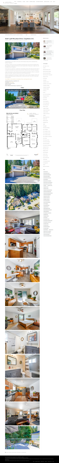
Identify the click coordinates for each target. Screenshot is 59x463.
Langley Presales (46, 108)
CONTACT (46, 461)
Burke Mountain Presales (47, 71)
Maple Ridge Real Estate (47, 208)
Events (44, 92)
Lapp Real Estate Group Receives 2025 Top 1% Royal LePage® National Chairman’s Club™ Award (48, 53)
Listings (44, 115)
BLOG (53, 461)
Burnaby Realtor (46, 179)
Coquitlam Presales (46, 85)
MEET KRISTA (42, 461)
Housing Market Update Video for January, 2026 (47, 42)
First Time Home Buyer (46, 94)
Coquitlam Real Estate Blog (47, 194)
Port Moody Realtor (46, 143)
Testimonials (45, 159)
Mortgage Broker (46, 214)
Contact (15, 3)
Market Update (45, 120)
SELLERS (24, 1)
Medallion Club (45, 122)
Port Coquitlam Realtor (46, 134)
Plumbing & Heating (46, 127)
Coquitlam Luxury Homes (47, 83)
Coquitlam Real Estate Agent (47, 191)
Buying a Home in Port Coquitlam (48, 182)
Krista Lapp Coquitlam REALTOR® (15, 40)
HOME (33, 461)
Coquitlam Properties (8, 452)
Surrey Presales (45, 155)
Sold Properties (19, 452)
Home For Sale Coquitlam (47, 202)
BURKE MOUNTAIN (46, 1)
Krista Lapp (11, 82)
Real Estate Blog (46, 229)
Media (44, 124)
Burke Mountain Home (46, 173)
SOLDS (15, 1)
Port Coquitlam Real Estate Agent (48, 220)
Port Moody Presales (46, 141)
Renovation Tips (45, 148)
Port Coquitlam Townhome (47, 136)
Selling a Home (45, 150)
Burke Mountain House (46, 69)
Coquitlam (44, 80)
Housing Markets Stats (46, 205)
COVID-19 (44, 90)
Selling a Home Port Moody (47, 232)
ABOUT (54, 1)
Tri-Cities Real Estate (23, 452)
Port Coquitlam (45, 129)
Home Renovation (46, 104)
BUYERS (27, 1)
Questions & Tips (46, 147)
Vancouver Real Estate (46, 234)
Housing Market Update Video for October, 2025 (47, 59)
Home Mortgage (46, 203)
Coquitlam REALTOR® (46, 196)
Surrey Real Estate (46, 157)
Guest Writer (45, 97)
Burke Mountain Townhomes (47, 74)
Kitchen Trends (45, 106)
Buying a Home (45, 76)
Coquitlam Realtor (14, 452)
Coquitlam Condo (46, 81)
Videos (44, 164)
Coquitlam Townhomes (47, 197)
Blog (51, 1)
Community (45, 78)
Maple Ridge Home (46, 117)
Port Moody (45, 138)
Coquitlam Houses (46, 188)
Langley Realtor (45, 111)
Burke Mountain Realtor (47, 73)
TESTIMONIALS (19, 1)
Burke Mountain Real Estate (47, 174)
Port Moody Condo (46, 223)
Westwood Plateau (46, 166)
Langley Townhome (46, 113)
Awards (44, 67)
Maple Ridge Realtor (46, 211)
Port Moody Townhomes (47, 145)
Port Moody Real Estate (46, 226)
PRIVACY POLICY (50, 461)
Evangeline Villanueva (46, 199)
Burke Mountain (46, 171)
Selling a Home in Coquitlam (47, 231)
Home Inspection (46, 101)
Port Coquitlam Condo (46, 131)
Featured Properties (39, 1)
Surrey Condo (45, 154)
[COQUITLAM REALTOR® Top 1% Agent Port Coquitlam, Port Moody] (8, 3)
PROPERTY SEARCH (32, 1)
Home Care (45, 99)
